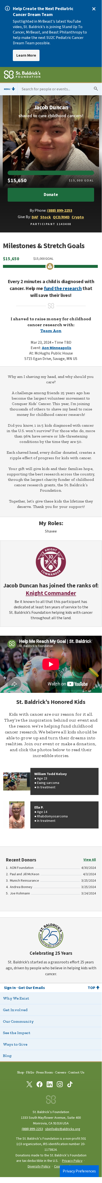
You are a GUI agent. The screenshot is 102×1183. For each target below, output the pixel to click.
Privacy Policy (72, 1160)
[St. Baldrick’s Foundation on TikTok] (70, 1085)
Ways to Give (15, 1044)
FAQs (30, 1072)
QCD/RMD (61, 217)
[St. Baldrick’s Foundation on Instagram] (60, 1085)
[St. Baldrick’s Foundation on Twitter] (29, 1085)
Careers (60, 1072)
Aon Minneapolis (56, 348)
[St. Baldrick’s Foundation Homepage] (22, 75)
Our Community (18, 1021)
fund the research (63, 288)
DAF (35, 217)
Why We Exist (16, 998)
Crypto (78, 217)
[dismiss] (94, 9)
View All (89, 860)
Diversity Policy (39, 1166)
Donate (51, 195)
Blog (7, 1055)
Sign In (10, 987)
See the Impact (16, 1032)
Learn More (26, 55)
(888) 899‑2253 (32, 1129)
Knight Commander (51, 593)
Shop (20, 1072)
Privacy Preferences (79, 1171)
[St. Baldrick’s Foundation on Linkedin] (50, 1085)
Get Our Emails (31, 987)
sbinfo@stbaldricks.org (62, 1129)
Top (91, 987)
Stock (45, 217)
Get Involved (15, 1009)
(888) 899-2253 (59, 210)
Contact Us (76, 1072)
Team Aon (50, 330)
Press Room (44, 1072)
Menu (7, 89)
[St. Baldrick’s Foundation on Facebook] (39, 1085)
